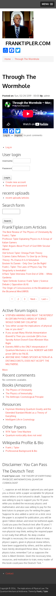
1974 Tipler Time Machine (18, 431)
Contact (10, 573)
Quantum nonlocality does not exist (24, 435)
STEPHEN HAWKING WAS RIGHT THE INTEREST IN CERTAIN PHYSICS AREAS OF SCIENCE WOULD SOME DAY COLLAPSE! (29, 319)
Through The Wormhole (27, 59)
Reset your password (16, 185)
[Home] (17, 37)
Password (7, 168)
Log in (6, 135)
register (18, 135)
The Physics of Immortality (19, 393)
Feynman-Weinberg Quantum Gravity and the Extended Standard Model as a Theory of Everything (28, 412)
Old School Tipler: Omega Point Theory (22, 253)
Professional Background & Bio (21, 451)
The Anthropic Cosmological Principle (25, 397)
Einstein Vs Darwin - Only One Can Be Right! (24, 263)
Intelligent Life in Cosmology (20, 419)
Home (8, 59)
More (5, 369)
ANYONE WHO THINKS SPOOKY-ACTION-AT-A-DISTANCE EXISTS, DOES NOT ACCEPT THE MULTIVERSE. (29, 361)
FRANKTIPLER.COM (28, 43)
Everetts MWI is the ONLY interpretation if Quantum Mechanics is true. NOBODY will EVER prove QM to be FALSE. (29, 350)
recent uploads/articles (17, 197)
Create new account (16, 182)
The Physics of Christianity (19, 389)
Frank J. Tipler (12, 447)
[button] (47, 4)
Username (7, 161)
